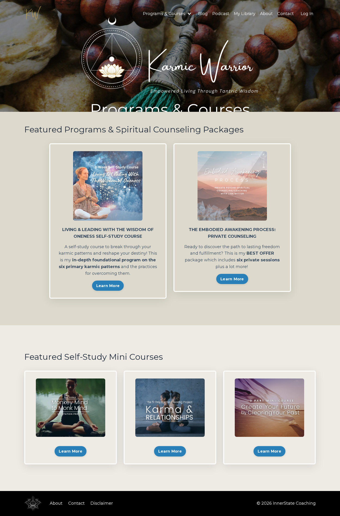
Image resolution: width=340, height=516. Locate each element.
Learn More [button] (108, 285)
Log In (307, 13)
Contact (285, 13)
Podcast (220, 13)
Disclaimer (101, 503)
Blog (203, 13)
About (266, 13)
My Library (244, 13)
